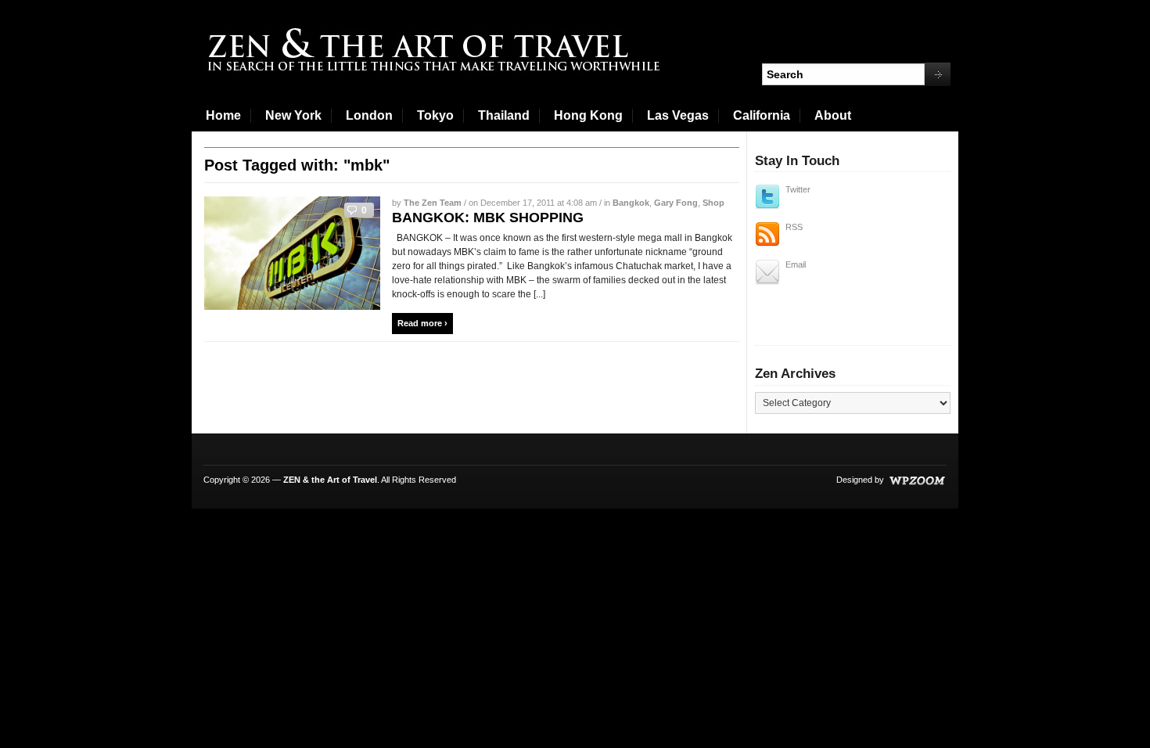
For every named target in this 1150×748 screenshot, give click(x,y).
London (369, 115)
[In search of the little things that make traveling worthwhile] (435, 50)
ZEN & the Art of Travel (330, 479)
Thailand (504, 115)
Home (223, 115)
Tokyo (435, 115)
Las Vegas (678, 115)
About (832, 115)
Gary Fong (676, 202)
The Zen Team (433, 202)
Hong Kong (588, 115)
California (761, 115)
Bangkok (631, 202)
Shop (713, 202)
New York (293, 115)
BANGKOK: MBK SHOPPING (488, 217)
